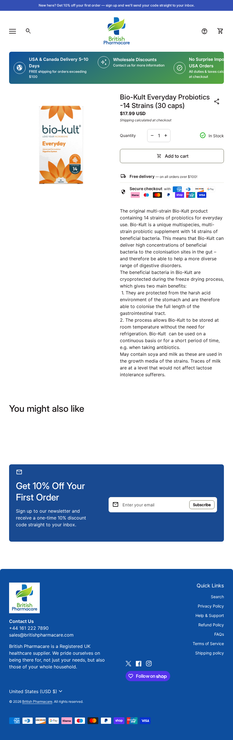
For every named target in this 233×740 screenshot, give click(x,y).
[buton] (36, 691)
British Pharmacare (37, 701)
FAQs (219, 634)
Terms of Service (208, 643)
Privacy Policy (211, 606)
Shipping (127, 120)
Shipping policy (209, 652)
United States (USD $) (36, 691)
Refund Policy (211, 624)
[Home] (116, 31)
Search (217, 596)
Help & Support (209, 615)
